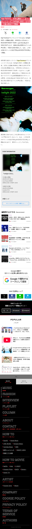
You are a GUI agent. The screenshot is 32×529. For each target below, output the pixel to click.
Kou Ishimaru (14, 29)
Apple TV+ (6, 472)
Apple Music (14, 440)
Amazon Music (18, 444)
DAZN (17, 469)
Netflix (5, 466)
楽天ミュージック (8, 450)
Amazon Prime (8, 469)
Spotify (5, 440)
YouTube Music (8, 447)
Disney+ (23, 469)
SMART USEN (21, 450)
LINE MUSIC (7, 444)
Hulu (11, 466)
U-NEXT (18, 466)
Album (16, 485)
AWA (16, 447)
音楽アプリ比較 (8, 453)
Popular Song (7, 485)
